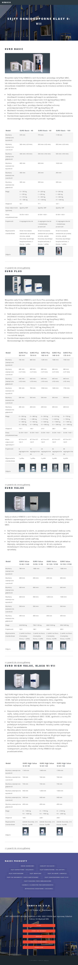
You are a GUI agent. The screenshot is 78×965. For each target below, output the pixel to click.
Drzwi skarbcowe (27, 866)
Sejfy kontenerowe (16, 873)
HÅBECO (6, 2)
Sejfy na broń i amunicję (57, 873)
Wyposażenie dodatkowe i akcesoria (39, 888)
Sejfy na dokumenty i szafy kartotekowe (22, 877)
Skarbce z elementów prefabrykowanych (37, 885)
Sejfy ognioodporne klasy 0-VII (57, 877)
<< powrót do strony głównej (17, 268)
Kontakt (39, 936)
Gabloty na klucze (47, 866)
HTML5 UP (46, 960)
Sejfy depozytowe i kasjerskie (22, 869)
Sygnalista (39, 947)
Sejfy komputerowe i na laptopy (52, 869)
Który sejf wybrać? (39, 931)
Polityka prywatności (39, 942)
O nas (39, 925)
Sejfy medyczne (35, 873)
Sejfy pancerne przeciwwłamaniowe (37, 881)
